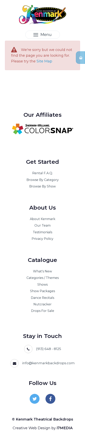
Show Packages (42, 291)
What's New (42, 271)
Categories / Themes (42, 278)
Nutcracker (42, 304)
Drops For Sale (42, 311)
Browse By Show (42, 186)
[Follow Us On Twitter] (35, 399)
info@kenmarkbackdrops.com (48, 363)
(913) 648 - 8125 (48, 349)
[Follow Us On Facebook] (50, 399)
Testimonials (42, 232)
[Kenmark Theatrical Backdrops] (42, 14)
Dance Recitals (42, 298)
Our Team (42, 225)
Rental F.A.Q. (42, 173)
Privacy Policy (42, 239)
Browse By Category (42, 180)
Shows (42, 284)
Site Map (44, 61)
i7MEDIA (65, 428)
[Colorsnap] (42, 129)
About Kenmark (42, 219)
